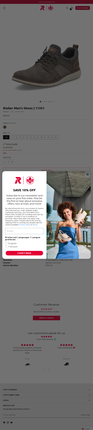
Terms (35, 225)
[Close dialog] (88, 174)
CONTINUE (24, 253)
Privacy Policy (25, 225)
